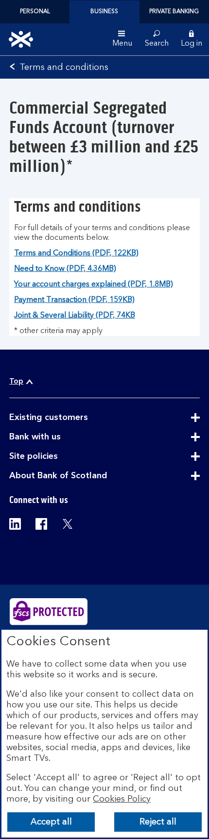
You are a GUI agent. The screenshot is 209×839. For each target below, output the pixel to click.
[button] (191, 39)
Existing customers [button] (72, 418)
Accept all (51, 822)
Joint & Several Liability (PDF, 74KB (74, 315)
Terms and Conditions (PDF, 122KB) (76, 253)
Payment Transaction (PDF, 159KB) (74, 300)
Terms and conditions (63, 67)
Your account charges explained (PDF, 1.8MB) (93, 284)
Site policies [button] (57, 457)
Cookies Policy (122, 799)
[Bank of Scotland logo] (21, 39)
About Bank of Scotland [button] (82, 476)
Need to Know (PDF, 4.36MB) (65, 269)
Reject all (157, 822)
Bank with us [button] (58, 437)
